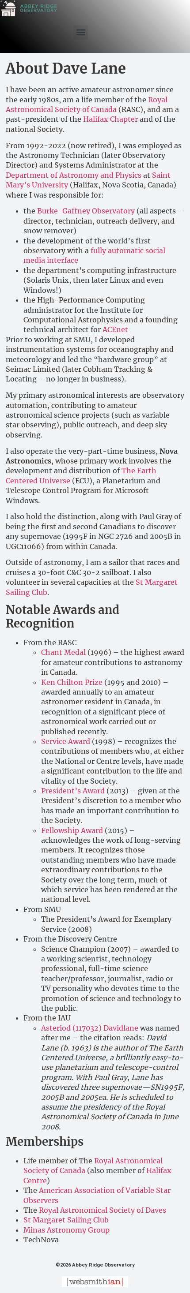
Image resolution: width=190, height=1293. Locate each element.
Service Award (65, 741)
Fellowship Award (72, 830)
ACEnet (115, 329)
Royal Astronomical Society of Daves (102, 1210)
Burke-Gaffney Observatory (86, 210)
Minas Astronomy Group (66, 1230)
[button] (80, 32)
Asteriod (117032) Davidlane (89, 1028)
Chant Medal (63, 652)
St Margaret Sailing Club (66, 1219)
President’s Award (73, 790)
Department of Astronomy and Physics (73, 175)
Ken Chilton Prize (72, 682)
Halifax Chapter (110, 119)
